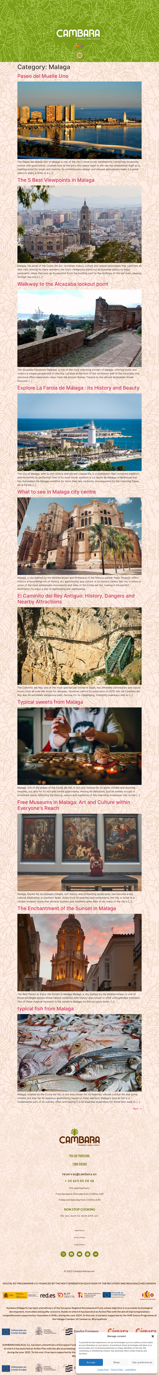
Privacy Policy (117, 1369)
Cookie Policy (103, 1369)
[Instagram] (63, 1254)
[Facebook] (71, 1254)
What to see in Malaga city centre (56, 492)
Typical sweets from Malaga (50, 702)
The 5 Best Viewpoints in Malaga (55, 180)
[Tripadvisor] (95, 1254)
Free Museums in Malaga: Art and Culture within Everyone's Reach (73, 805)
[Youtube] (79, 1254)
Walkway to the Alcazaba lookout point (62, 284)
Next (137, 1108)
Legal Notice (130, 1369)
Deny (117, 1362)
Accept (91, 1362)
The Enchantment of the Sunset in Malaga (66, 908)
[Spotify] (87, 1254)
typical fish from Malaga (45, 1009)
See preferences (142, 1362)
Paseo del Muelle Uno (42, 76)
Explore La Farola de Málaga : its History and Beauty (78, 388)
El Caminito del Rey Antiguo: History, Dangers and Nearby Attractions (76, 599)
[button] (152, 1336)
